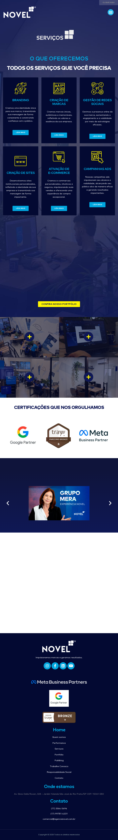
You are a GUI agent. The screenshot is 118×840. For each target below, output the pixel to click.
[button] (111, 12)
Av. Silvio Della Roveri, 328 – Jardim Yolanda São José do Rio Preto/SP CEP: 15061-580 (59, 794)
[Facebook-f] (55, 665)
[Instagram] (47, 665)
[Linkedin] (63, 665)
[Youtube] (71, 665)
